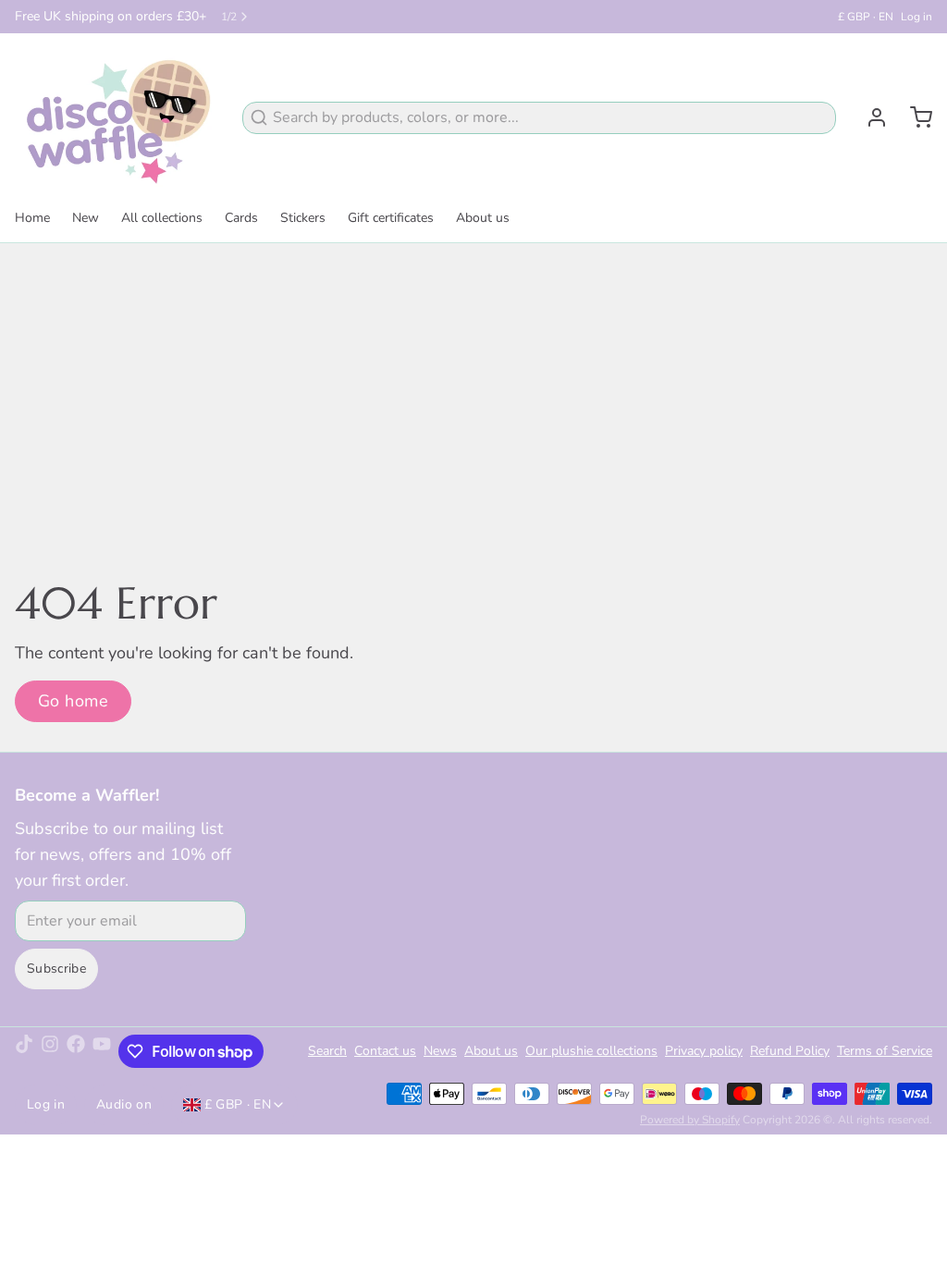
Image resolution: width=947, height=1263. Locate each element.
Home (32, 218)
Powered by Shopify (690, 1119)
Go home (73, 701)
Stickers (303, 218)
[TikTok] (24, 1051)
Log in (916, 16)
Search (327, 1051)
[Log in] (869, 117)
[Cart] (913, 117)
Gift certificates (391, 218)
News (440, 1051)
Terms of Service (884, 1051)
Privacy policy (704, 1051)
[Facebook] (76, 1051)
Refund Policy (790, 1051)
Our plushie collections (591, 1051)
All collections (162, 218)
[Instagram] (50, 1051)
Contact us (385, 1051)
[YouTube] (101, 1051)
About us (483, 218)
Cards (241, 218)
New (85, 218)
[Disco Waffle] (117, 117)
